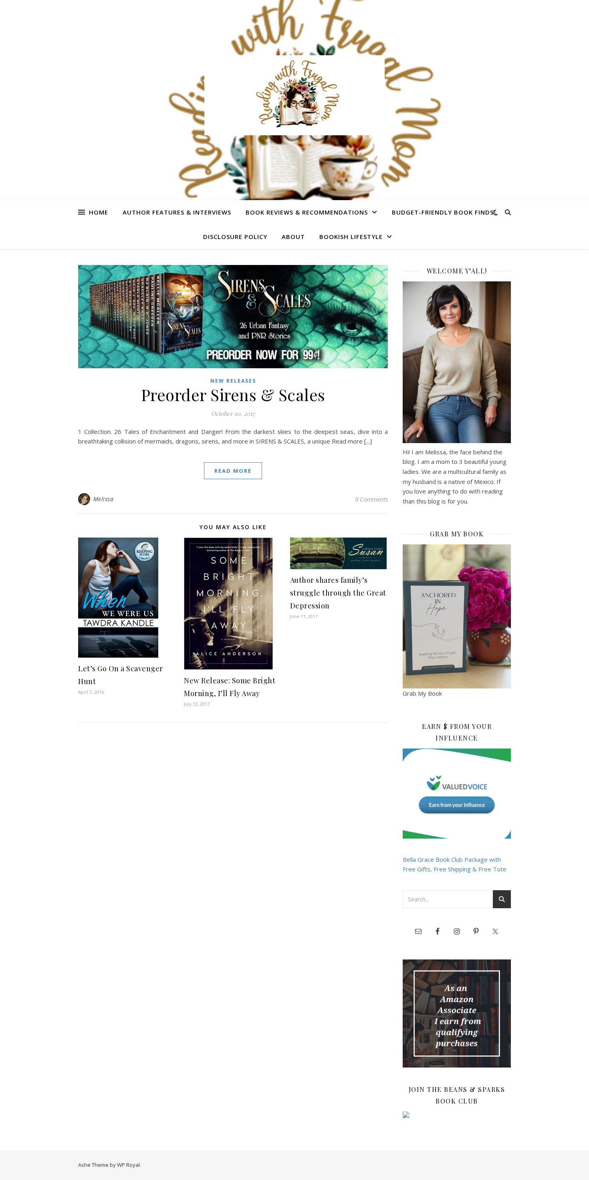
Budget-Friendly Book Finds (443, 212)
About (293, 237)
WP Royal (128, 1164)
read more (233, 470)
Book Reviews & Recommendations (307, 212)
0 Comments (371, 499)
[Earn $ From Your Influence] (457, 794)
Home (98, 212)
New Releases (233, 380)
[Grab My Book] (457, 616)
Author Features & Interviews (177, 212)
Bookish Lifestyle (351, 237)
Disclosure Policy (235, 237)
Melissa (103, 499)
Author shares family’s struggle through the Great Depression (338, 592)
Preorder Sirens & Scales (233, 394)
